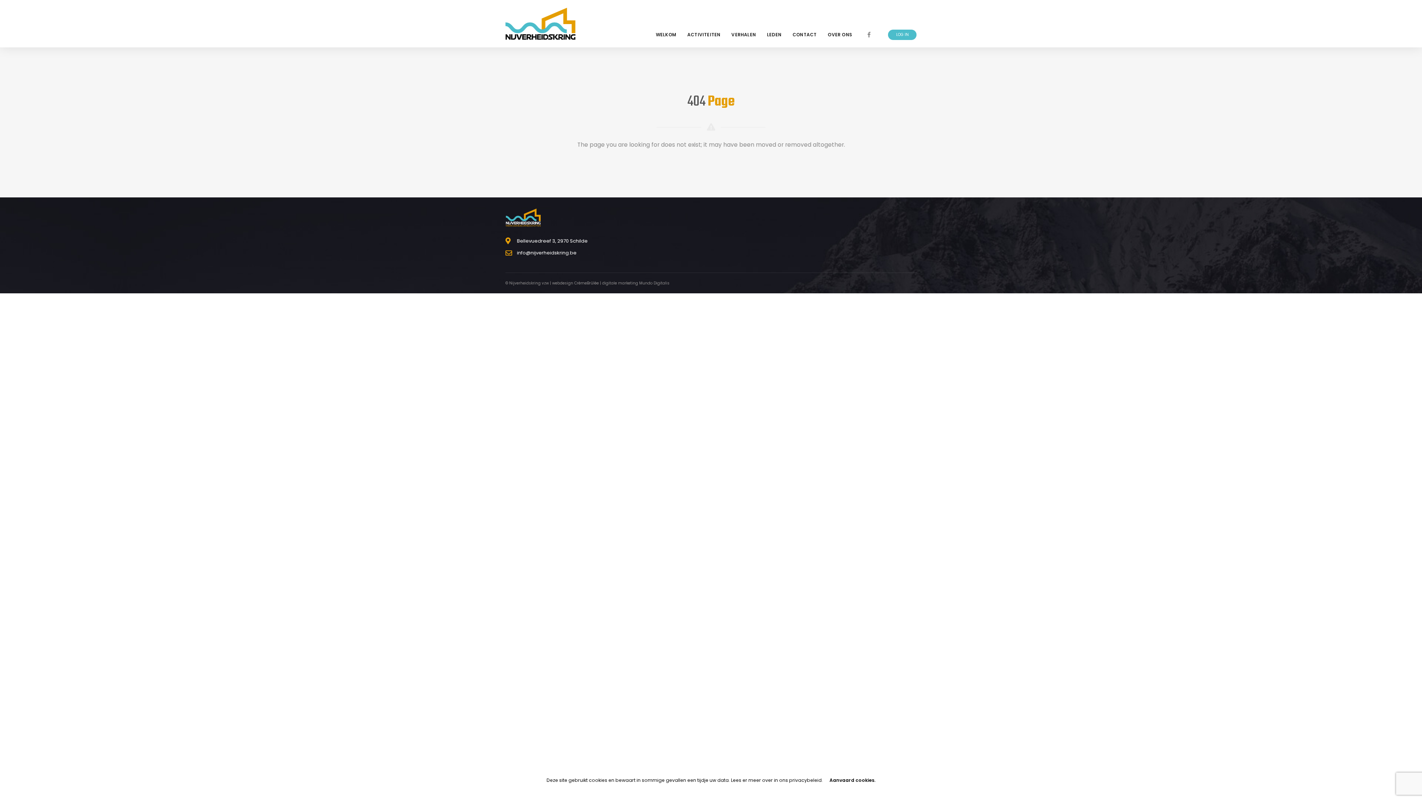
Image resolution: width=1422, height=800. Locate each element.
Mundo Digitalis (654, 283)
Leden (774, 34)
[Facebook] (869, 35)
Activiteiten (703, 34)
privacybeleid (805, 780)
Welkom (666, 34)
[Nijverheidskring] (540, 23)
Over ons (840, 34)
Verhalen (743, 34)
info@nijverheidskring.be (547, 252)
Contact (804, 34)
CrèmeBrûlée (586, 283)
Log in (902, 34)
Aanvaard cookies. (852, 780)
